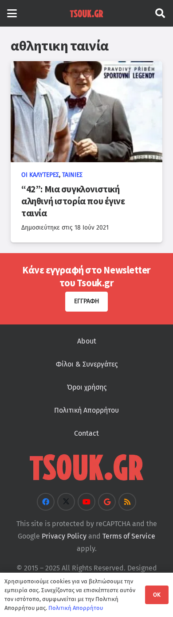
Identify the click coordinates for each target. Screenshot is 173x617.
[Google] (107, 502)
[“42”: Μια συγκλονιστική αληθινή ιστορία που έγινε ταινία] (86, 111)
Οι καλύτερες (40, 175)
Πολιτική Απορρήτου (86, 410)
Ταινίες (72, 175)
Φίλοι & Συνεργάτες (87, 364)
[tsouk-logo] (86, 13)
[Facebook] (46, 502)
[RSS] (127, 502)
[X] (66, 502)
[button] (12, 13)
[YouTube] (86, 502)
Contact (86, 433)
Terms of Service (128, 536)
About (86, 341)
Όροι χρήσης (86, 387)
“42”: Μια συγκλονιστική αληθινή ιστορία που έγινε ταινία (73, 201)
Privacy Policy (64, 536)
